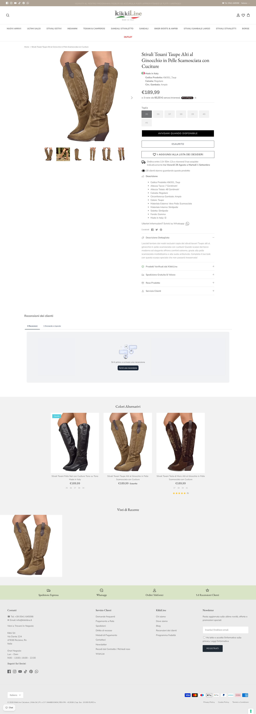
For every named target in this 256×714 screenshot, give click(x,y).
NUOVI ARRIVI (14, 28)
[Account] (237, 15)
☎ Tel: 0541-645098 (230, 3)
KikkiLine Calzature (21, 702)
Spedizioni (101, 625)
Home (26, 47)
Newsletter (101, 644)
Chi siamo (161, 616)
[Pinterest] (24, 3)
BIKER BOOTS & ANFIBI (166, 28)
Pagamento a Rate (105, 621)
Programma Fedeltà (166, 635)
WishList (100, 653)
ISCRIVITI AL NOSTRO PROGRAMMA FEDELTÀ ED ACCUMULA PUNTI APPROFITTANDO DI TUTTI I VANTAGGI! (128, 3)
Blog (158, 625)
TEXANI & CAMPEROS (94, 28)
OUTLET (128, 37)
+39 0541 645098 (24, 616)
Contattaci (101, 639)
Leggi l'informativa (220, 641)
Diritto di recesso (104, 630)
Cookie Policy (223, 702)
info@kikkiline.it (24, 620)
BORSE (245, 28)
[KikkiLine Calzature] (128, 15)
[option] (88, 97)
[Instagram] (11, 3)
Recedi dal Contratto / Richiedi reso (113, 649)
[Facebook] (7, 3)
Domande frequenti (105, 616)
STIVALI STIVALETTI (226, 28)
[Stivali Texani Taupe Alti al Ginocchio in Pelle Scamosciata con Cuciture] (128, 443)
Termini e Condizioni (240, 702)
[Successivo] (132, 97)
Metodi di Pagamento (106, 635)
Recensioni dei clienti (166, 630)
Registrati (213, 648)
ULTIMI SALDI (34, 28)
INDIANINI (72, 28)
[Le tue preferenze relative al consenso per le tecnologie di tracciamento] (251, 711)
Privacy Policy (209, 702)
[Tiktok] (19, 3)
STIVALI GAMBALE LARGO (197, 28)
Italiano (244, 3)
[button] (178, 133)
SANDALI (143, 28)
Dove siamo (162, 621)
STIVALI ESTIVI (54, 28)
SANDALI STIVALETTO (122, 28)
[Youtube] (15, 3)
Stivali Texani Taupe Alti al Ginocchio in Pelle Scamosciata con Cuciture (60, 47)
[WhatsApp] (28, 3)
